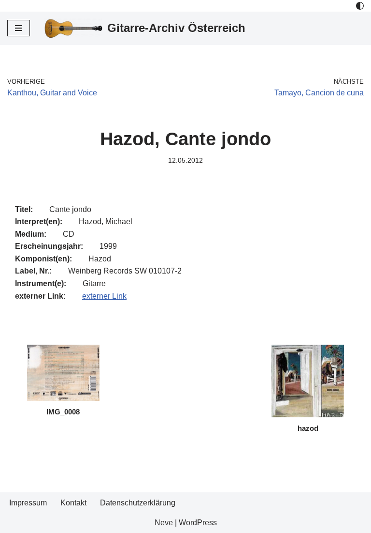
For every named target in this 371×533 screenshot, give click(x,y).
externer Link (104, 296)
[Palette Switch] (360, 6)
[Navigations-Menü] (18, 28)
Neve (164, 522)
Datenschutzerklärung (137, 503)
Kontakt (73, 503)
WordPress (198, 522)
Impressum (28, 503)
